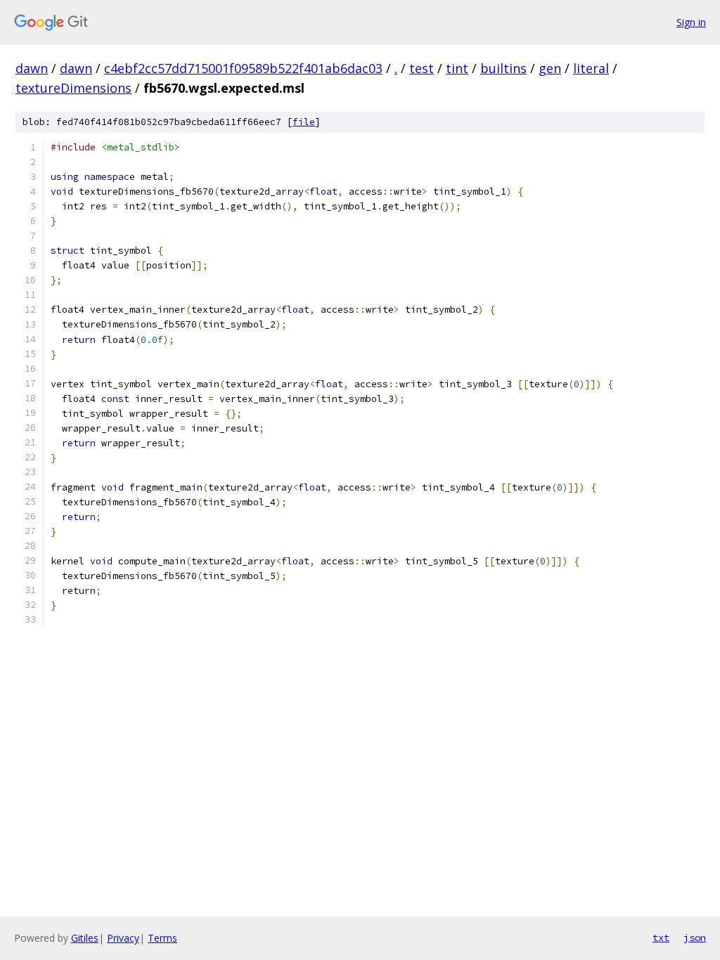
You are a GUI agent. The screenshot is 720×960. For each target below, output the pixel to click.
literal (591, 68)
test (421, 68)
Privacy (123, 938)
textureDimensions (73, 87)
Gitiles (84, 938)
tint (457, 68)
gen (550, 68)
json (694, 937)
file (303, 122)
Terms (162, 938)
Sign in (691, 22)
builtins (503, 68)
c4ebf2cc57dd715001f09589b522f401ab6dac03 (243, 68)
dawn (31, 68)
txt (660, 937)
